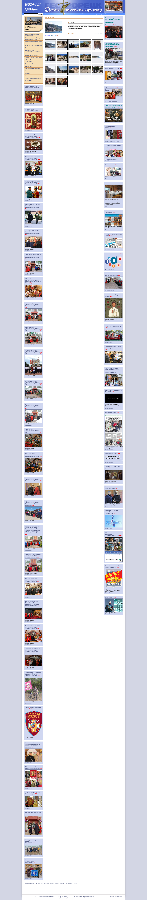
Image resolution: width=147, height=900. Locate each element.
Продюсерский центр (30, 63)
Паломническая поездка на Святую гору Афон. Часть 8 (113, 227)
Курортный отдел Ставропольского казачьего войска (32, 52)
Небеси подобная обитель (29, 883)
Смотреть (121, 11)
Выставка (70, 883)
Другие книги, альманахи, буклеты (112, 141)
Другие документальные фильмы (113, 82)
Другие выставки (109, 229)
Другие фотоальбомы (110, 206)
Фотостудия (28, 71)
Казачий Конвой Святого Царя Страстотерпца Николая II (33, 58)
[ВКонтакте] (52, 35)
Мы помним (28, 80)
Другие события (28, 152)
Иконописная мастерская (32, 47)
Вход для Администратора (116, 896)
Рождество (62, 883)
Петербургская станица (31, 55)
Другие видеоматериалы (112, 101)
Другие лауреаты (108, 506)
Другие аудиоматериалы (112, 178)
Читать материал (98, 33)
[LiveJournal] (55, 35)
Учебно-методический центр (32, 68)
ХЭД (26, 75)
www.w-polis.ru (66, 897)
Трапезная (57, 883)
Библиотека (46, 883)
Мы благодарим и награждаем (33, 78)
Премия (75, 883)
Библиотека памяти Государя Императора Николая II (33, 38)
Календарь (52, 883)
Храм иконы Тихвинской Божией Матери (32, 35)
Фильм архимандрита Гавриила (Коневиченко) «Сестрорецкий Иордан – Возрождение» (113, 406)
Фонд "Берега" (29, 61)
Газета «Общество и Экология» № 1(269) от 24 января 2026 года (114, 447)
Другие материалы (28, 104)
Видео (72, 33)
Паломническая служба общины (34, 45)
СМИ (66, 883)
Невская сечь (28, 66)
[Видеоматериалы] (114, 94)
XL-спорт (27, 73)
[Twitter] (54, 35)
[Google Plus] (57, 35)
